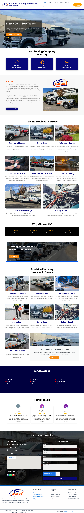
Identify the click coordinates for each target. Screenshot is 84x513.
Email (44, 450)
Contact (45, 7)
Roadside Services (64, 2)
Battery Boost (61, 210)
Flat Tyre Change (67, 293)
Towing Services (52, 2)
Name (44, 444)
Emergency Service (17, 293)
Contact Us (36, 499)
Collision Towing (67, 173)
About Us (51, 7)
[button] (8, 475)
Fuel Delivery (17, 322)
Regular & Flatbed (17, 143)
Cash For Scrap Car (17, 173)
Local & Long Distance (42, 173)
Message (45, 462)
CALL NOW (14, 256)
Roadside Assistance (38, 496)
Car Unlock (42, 143)
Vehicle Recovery (42, 293)
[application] (57, 2)
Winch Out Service (17, 351)
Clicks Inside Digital (68, 511)
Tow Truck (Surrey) (23, 210)
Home (44, 2)
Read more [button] (18, 421)
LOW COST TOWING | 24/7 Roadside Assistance (23, 4)
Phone (45, 456)
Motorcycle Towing (66, 143)
